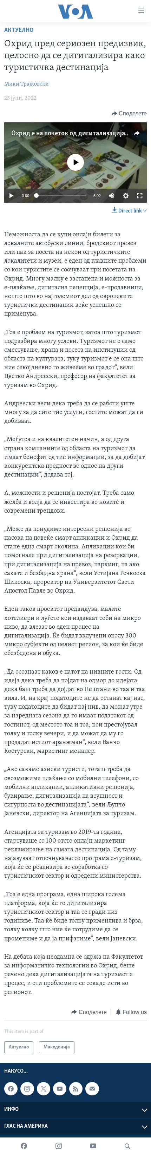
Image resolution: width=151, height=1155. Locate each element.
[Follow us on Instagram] (27, 1088)
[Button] (129, 113)
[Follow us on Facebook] (11, 1088)
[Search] (127, 1146)
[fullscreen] (140, 196)
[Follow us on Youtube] (59, 1088)
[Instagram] (59, 1146)
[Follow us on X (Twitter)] (43, 1088)
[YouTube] (93, 1146)
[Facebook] (24, 1146)
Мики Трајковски (26, 84)
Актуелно (19, 30)
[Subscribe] (92, 1088)
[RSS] (76, 1088)
